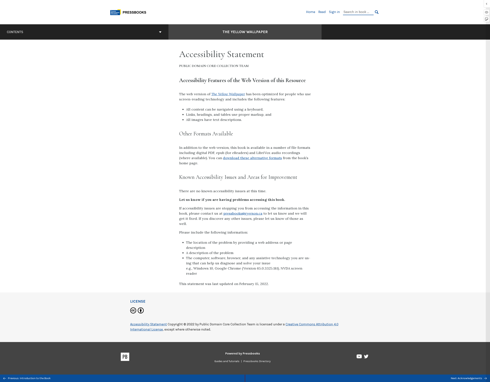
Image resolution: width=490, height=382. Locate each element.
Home (310, 12)
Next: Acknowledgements (467, 378)
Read (322, 12)
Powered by (242, 353)
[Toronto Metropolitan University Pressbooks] (129, 12)
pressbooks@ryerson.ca (242, 213)
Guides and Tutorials (226, 361)
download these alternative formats (252, 158)
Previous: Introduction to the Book (29, 378)
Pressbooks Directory (257, 361)
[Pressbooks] (125, 357)
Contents (15, 32)
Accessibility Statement (148, 324)
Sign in (334, 12)
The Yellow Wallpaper (245, 32)
